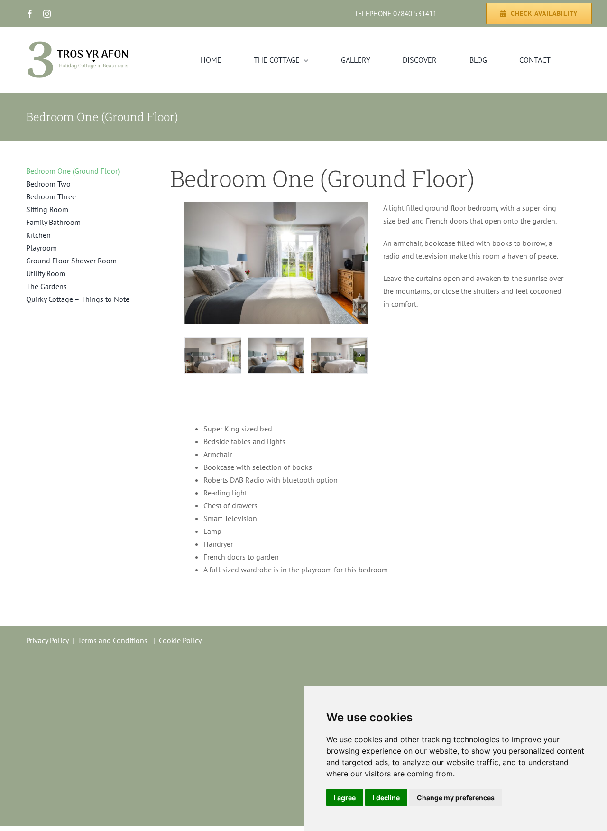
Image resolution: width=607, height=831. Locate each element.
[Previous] (191, 355)
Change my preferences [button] (456, 798)
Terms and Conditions (112, 640)
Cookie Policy (180, 640)
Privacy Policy (47, 640)
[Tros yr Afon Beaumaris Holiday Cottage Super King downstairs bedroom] (276, 205)
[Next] (360, 355)
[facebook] (30, 14)
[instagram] (47, 14)
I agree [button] (345, 798)
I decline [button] (386, 798)
